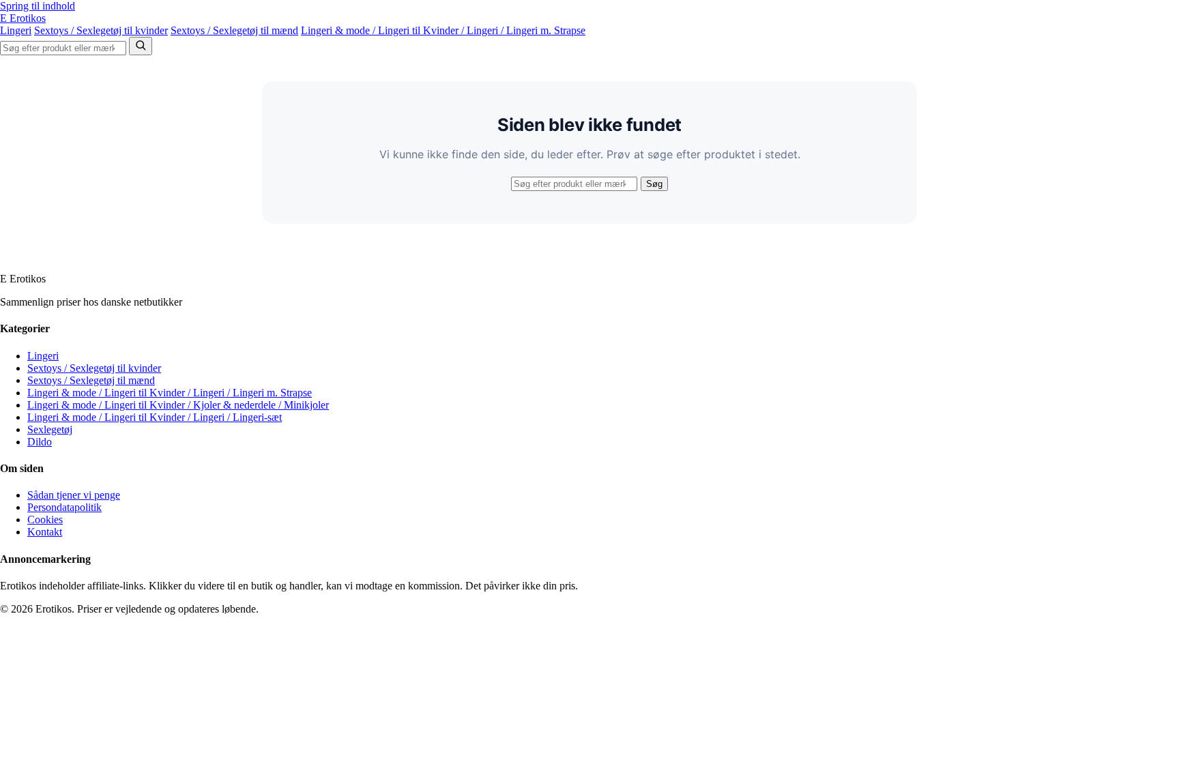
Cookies (45, 519)
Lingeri (15, 30)
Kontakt (44, 532)
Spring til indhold (37, 6)
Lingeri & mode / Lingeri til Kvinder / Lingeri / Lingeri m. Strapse (443, 30)
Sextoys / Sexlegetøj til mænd (234, 30)
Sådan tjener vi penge (73, 495)
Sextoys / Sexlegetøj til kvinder (101, 30)
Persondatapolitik (64, 507)
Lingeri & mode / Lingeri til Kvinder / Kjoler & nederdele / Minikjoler (178, 405)
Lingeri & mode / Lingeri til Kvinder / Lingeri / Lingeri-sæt (154, 417)
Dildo (39, 442)
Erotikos (23, 18)
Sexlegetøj (49, 429)
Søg (654, 184)
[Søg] (140, 46)
